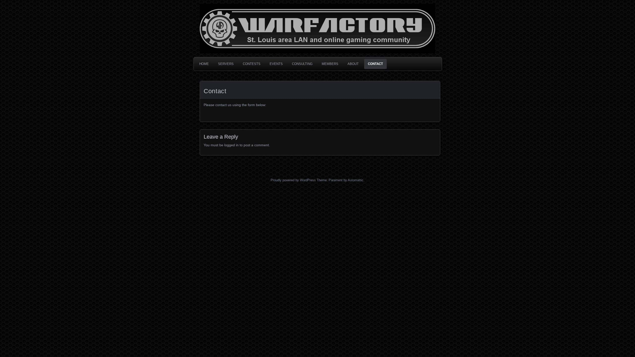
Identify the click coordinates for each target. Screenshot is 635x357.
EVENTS (276, 64)
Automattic (355, 180)
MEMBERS (330, 64)
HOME (204, 64)
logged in (231, 145)
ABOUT (353, 64)
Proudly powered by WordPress (293, 180)
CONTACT (375, 64)
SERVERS (226, 64)
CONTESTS (251, 64)
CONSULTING (302, 64)
